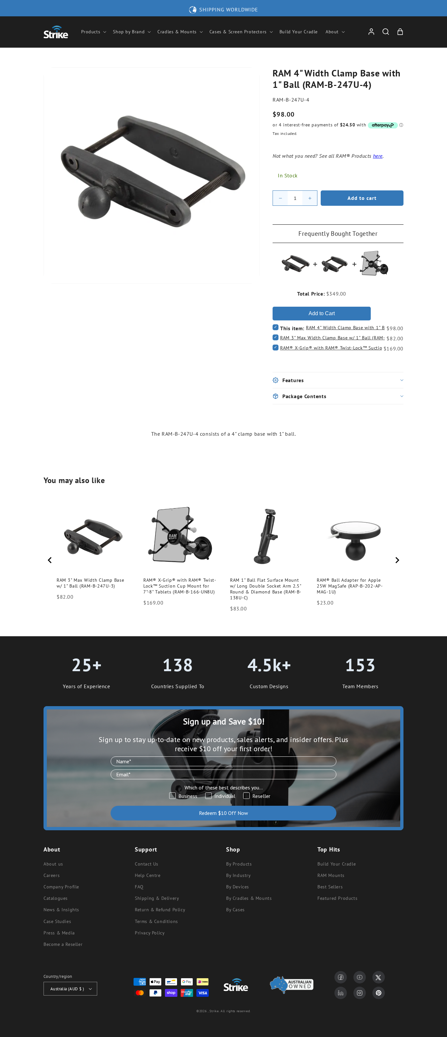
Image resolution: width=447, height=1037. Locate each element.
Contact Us (146, 864)
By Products (239, 864)
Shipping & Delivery (157, 898)
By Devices (237, 887)
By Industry (238, 875)
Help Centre (148, 875)
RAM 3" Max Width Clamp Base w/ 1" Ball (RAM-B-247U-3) (344, 338)
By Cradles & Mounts (249, 898)
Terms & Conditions (156, 921)
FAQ (139, 887)
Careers (52, 875)
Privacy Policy (150, 933)
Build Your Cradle (336, 864)
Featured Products (337, 898)
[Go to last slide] (50, 560)
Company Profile (61, 887)
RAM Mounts (331, 875)
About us (53, 864)
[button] (93, 32)
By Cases (235, 910)
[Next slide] (396, 560)
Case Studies (57, 921)
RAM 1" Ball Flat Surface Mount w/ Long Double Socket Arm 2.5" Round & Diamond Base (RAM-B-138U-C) (265, 589)
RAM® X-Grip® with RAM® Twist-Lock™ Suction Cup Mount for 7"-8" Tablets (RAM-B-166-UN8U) (179, 586)
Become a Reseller (63, 944)
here (378, 156)
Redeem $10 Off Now (223, 813)
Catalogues (56, 898)
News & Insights (61, 910)
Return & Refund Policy (160, 910)
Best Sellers (330, 887)
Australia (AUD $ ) (67, 989)
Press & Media (59, 933)
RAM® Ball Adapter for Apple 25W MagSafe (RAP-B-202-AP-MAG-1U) (350, 586)
